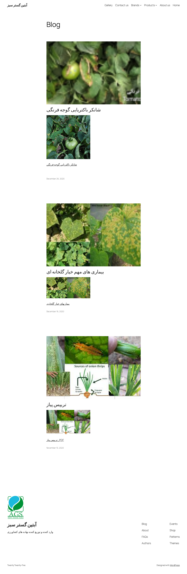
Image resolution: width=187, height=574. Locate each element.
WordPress (175, 565)
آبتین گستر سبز (17, 5)
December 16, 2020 (55, 311)
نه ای (48, 304)
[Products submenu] (156, 5)
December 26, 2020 (55, 178)
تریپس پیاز (56, 404)
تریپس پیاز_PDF (55, 440)
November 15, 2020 (55, 447)
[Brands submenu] (141, 5)
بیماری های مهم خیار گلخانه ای (75, 271)
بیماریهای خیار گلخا (60, 303)
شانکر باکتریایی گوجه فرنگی (73, 109)
